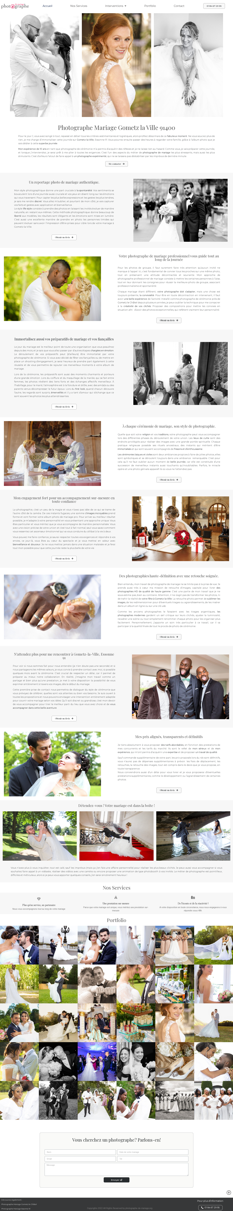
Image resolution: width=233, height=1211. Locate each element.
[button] (214, 6)
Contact (179, 6)
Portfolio (150, 6)
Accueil (47, 6)
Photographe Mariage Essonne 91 (15, 1209)
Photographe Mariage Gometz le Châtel (19, 1204)
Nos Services (78, 6)
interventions (114, 6)
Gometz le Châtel (127, 302)
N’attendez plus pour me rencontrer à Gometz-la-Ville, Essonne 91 (64, 656)
